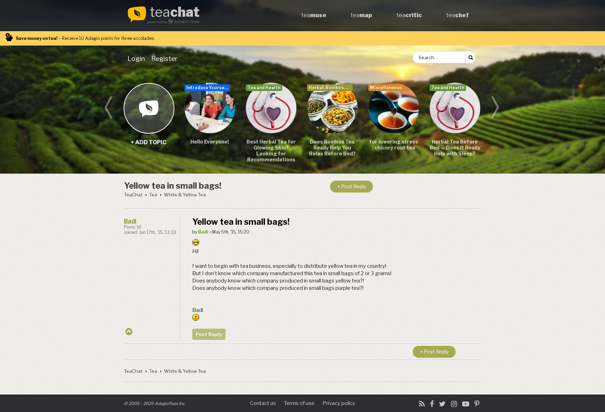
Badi (130, 221)
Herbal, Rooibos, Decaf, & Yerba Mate (331, 87)
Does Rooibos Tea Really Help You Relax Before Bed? (332, 147)
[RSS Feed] (422, 403)
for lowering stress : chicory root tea (393, 145)
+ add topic (148, 108)
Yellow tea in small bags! (172, 186)
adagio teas (187, 21)
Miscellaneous (386, 87)
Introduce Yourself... (208, 87)
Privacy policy (338, 403)
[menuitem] (137, 58)
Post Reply (209, 334)
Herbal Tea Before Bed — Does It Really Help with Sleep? (455, 147)
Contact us (263, 403)
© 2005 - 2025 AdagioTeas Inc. (155, 403)
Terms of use (299, 403)
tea (175, 12)
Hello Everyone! (209, 142)
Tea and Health (264, 87)
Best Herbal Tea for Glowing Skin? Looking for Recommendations (271, 150)
